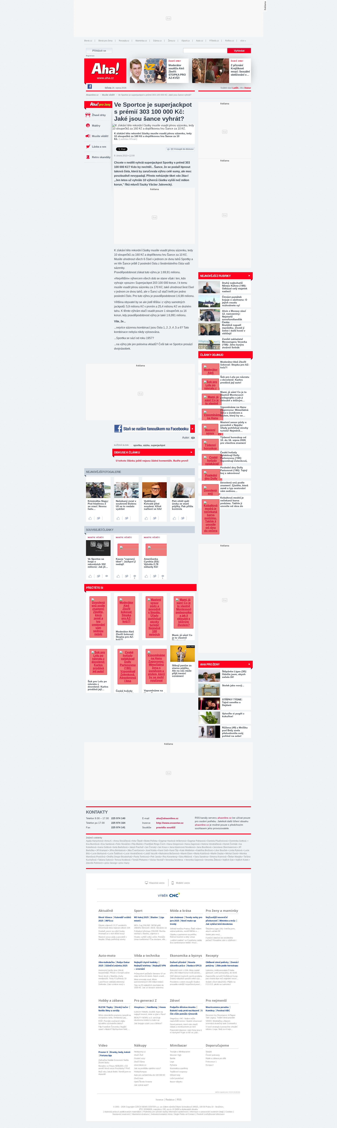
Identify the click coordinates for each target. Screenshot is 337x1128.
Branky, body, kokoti (120, 1052)
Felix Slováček (123, 844)
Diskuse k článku (127, 452)
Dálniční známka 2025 (116, 965)
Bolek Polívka (150, 841)
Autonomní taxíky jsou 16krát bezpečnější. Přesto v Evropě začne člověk (114, 971)
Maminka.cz (141, 41)
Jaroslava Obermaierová (225, 847)
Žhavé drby (99, 115)
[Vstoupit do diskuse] (107, 576)
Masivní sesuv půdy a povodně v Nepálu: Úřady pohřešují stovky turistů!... (112, 938)
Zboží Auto (138, 1078)
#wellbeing (152, 1007)
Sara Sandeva (201, 856)
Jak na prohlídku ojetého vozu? (147, 1068)
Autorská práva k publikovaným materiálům (122, 1112)
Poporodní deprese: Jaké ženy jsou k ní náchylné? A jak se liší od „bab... (186, 1031)
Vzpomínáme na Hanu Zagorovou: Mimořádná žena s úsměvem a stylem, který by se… (234, 411)
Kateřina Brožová (204, 850)
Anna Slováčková (122, 841)
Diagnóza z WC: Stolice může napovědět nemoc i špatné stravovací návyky (186, 1019)
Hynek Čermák (230, 844)
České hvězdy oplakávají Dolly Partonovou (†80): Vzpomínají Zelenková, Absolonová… (233, 456)
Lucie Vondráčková (133, 853)
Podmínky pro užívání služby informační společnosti (165, 1112)
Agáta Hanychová (94, 841)
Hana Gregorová (175, 844)
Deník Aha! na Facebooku (89, 86)
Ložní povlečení (176, 1078)
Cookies (229, 1112)
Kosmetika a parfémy (179, 1068)
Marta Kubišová (201, 853)
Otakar (247, 88)
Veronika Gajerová (194, 860)
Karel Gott (163, 850)
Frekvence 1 (211, 1062)
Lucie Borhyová (98, 853)
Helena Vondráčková (211, 844)
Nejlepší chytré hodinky (146, 962)
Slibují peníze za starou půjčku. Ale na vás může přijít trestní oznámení (181, 670)
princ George (111, 863)
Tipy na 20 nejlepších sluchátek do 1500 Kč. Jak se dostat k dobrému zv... (149, 986)
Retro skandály (101, 157)
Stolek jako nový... (213, 934)
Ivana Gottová (104, 847)
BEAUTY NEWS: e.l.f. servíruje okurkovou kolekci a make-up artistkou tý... (147, 1019)
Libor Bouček (220, 850)
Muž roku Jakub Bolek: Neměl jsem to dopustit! (114, 1073)
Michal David (232, 853)
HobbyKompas (140, 1072)
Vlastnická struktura (140, 1114)
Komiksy (210, 1010)
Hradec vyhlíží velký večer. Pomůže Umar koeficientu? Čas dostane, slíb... (150, 938)
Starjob (209, 1052)
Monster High (175, 1055)
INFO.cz (109, 921)
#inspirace (139, 1007)
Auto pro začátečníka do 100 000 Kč (149, 1075)
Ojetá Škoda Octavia (143, 1082)
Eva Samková (107, 844)
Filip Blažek (137, 844)
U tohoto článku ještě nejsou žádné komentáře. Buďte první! (152, 460)
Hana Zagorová (192, 844)
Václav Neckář (157, 860)
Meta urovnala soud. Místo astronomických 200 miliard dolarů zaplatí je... (148, 980)
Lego (172, 1062)
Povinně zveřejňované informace (210, 1114)
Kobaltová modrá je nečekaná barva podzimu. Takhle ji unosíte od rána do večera (232, 501)
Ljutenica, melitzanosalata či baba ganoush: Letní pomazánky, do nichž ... (221, 971)
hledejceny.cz (140, 1052)
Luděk (235, 88)
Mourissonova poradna (217, 1007)
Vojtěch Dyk (228, 860)
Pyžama (173, 1065)
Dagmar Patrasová (197, 841)
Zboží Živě (138, 1055)
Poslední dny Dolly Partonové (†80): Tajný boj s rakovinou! (233, 470)
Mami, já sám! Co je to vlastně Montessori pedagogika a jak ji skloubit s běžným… (233, 396)
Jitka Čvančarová (135, 850)
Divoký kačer (122, 1007)
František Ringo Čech (154, 844)
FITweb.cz (214, 41)
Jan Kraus (163, 847)
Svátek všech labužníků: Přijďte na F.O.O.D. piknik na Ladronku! (220, 983)
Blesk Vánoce (105, 917)
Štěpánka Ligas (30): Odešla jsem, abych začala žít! (220, 930)
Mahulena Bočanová (169, 853)
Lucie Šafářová (115, 853)
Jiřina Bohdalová (117, 850)
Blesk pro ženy (105, 41)
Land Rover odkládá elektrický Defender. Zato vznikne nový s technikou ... (111, 983)
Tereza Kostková (122, 860)
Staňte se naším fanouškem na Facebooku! (154, 428)
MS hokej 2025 (141, 917)
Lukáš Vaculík (150, 853)
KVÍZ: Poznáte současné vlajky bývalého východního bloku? (111, 1022)
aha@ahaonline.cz (167, 818)
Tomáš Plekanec (140, 860)
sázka (146, 445)
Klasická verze (156, 883)
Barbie (172, 1058)
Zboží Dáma (139, 1062)
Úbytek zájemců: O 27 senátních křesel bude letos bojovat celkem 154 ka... (114, 926)
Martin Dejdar (217, 853)
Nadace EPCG (194, 965)
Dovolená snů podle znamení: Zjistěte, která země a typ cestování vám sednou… (234, 486)
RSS (179, 1099)
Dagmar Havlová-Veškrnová (172, 841)
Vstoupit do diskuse (182, 149)
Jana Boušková (204, 847)
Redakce (170, 1099)
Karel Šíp (174, 850)
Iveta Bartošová (120, 847)
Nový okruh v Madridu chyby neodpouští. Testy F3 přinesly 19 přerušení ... (112, 977)
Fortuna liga (106, 1055)
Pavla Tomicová (141, 856)
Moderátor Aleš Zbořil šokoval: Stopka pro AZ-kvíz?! (234, 364)
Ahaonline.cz (92, 95)
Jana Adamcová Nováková (182, 847)
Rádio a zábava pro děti (216, 1058)
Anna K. (108, 841)
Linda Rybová (235, 850)
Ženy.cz (171, 41)
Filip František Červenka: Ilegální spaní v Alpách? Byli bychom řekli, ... (114, 1028)
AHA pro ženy (210, 664)
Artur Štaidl (137, 841)
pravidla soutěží (165, 827)
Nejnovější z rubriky (215, 276)
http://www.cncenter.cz (169, 822)
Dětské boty (175, 1075)
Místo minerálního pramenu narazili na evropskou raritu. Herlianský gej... (114, 1016)
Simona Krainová (218, 856)
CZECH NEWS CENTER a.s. (147, 1107)
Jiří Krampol (102, 850)
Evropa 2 (209, 1065)
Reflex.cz (229, 41)
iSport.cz (185, 41)
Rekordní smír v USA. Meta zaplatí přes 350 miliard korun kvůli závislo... (185, 971)
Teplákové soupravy (178, 1072)
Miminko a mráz (228, 921)
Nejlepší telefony (142, 965)
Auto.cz (199, 41)
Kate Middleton (187, 850)
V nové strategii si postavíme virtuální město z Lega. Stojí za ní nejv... (221, 1028)
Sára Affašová (186, 856)
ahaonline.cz (224, 817)
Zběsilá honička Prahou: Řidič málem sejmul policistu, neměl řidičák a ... (185, 930)
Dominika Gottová (238, 841)
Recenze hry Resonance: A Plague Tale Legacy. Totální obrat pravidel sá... (220, 1016)
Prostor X (103, 1052)
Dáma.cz (157, 41)
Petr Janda (156, 856)
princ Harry (124, 863)
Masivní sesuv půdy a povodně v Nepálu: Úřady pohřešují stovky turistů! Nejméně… (234, 426)
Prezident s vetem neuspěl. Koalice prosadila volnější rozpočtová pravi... (185, 983)
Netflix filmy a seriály (109, 1010)
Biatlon (154, 917)
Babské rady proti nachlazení (185, 1010)
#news (162, 1007)
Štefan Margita (235, 856)
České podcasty (213, 1055)
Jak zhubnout (177, 917)
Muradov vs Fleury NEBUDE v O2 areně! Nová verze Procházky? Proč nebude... (114, 1067)
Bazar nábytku (176, 1082)
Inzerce (159, 1099)
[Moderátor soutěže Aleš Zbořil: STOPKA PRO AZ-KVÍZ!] (149, 71)
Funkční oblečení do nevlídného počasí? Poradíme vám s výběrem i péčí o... (221, 939)
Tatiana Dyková (105, 860)
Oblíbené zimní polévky (217, 962)
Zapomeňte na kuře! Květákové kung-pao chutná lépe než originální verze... (222, 977)
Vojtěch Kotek (241, 860)
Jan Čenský (150, 847)
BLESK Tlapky (105, 1007)
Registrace (90, 56)
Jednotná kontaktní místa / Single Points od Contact (173, 1114)
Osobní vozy (139, 1058)
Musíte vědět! (108, 95)
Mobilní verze (182, 883)
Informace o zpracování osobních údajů (207, 1112)
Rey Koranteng (170, 856)
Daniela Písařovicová (217, 841)
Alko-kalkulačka (106, 962)
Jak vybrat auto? (141, 1085)
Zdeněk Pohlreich (94, 863)
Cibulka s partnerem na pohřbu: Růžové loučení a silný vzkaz (183, 935)
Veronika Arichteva (174, 860)
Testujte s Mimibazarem (180, 1052)
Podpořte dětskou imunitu (183, 1007)
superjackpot (158, 445)
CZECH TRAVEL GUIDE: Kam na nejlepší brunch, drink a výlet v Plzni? (150, 1013)
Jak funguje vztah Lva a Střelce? (148, 1023)
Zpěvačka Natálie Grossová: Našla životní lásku (113, 1061)
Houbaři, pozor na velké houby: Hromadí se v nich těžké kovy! (111, 932)
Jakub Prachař (136, 847)
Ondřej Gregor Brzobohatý (119, 856)
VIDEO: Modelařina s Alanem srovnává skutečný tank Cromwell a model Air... (221, 1022)
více (242, 41)
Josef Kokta (151, 850)
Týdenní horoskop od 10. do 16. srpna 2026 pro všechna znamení (233, 440)
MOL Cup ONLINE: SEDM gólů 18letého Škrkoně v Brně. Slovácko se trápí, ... (150, 926)
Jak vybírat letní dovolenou (219, 924)
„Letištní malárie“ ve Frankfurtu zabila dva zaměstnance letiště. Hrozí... (186, 941)
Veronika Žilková (213, 860)
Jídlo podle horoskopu (227, 965)
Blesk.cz (88, 41)
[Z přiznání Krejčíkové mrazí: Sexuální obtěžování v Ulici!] (211, 71)
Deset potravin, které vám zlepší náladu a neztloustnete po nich (184, 1025)
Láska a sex (99, 146)
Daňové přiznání (178, 962)
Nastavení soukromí (121, 1114)
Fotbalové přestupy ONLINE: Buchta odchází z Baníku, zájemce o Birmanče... (149, 932)
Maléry (96, 125)
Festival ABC (223, 1010)
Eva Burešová (92, 844)
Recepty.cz (124, 41)
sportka (137, 445)
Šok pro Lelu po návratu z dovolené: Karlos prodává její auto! (234, 380)
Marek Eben (186, 853)
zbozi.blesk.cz (140, 1065)
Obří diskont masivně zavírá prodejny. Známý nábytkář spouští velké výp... (186, 977)
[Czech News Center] (174, 895)
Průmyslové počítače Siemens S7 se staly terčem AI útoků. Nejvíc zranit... (150, 975)
